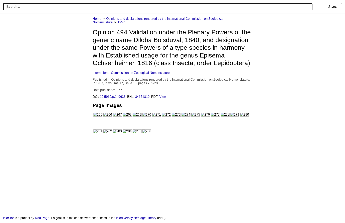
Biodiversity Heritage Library (136, 218)
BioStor (8, 218)
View (163, 96)
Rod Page (42, 218)
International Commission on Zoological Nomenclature (131, 72)
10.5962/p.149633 (113, 96)
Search (333, 6)
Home (97, 18)
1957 (121, 22)
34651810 (142, 96)
